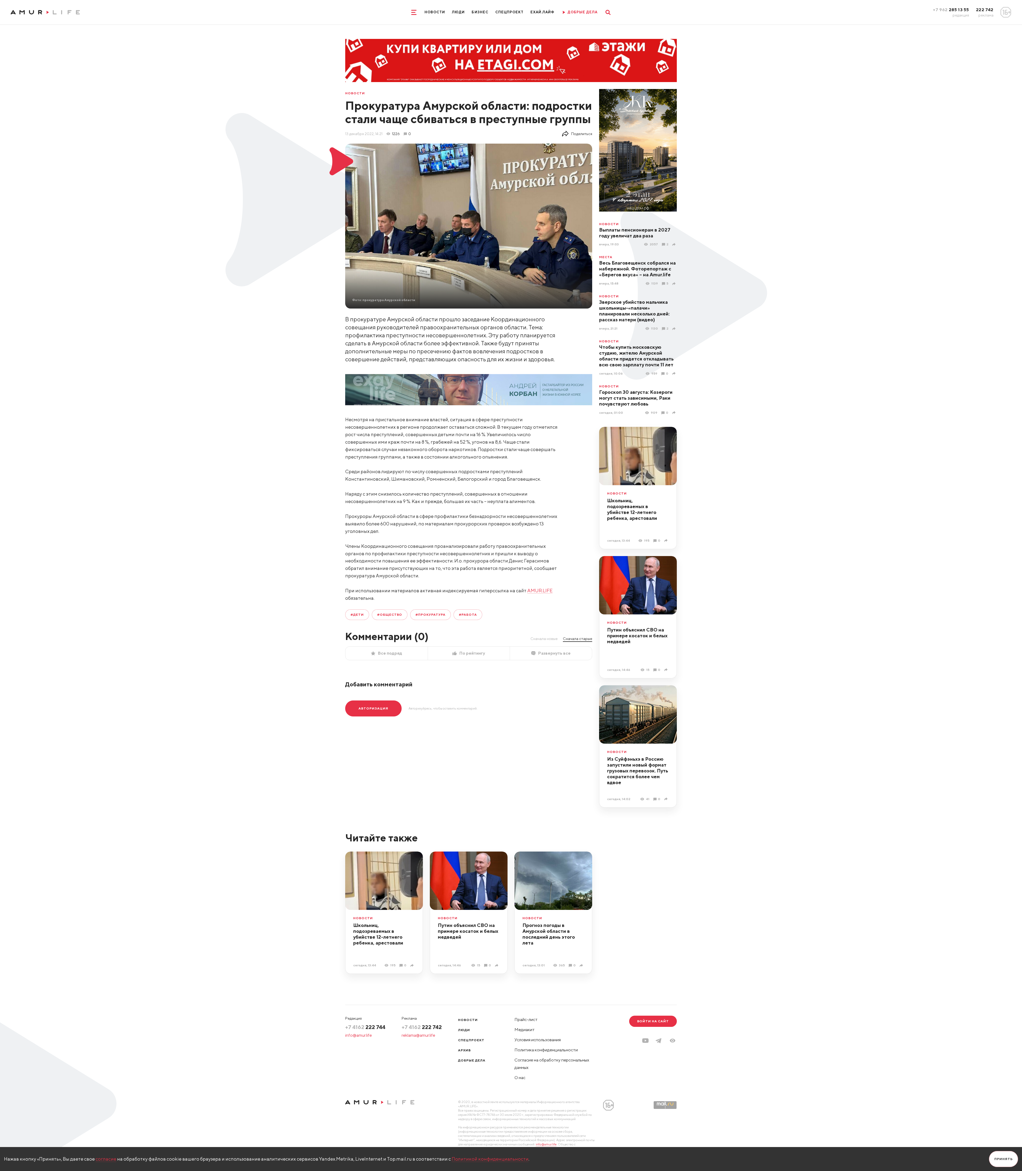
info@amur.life (358, 1035)
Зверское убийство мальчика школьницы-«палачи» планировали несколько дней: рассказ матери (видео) (634, 310)
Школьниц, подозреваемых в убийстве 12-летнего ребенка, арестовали (632, 509)
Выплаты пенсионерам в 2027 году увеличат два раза (634, 232)
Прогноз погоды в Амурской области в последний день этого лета (548, 934)
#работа (468, 615)
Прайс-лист (526, 1019)
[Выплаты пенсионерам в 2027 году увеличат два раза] (674, 244)
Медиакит (524, 1029)
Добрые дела (471, 1060)
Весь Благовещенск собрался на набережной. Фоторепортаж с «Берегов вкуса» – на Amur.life (637, 268)
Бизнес (480, 12)
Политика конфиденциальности (546, 1049)
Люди (458, 12)
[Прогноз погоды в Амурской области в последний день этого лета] (582, 965)
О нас (519, 1077)
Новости (435, 12)
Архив (464, 1050)
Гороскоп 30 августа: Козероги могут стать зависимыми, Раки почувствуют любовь (636, 398)
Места (605, 257)
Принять (1003, 1159)
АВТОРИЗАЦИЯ (373, 708)
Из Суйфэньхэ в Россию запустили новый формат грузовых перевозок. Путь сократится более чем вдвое (637, 770)
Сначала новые (544, 639)
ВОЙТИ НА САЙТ (653, 1021)
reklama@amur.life (418, 1035)
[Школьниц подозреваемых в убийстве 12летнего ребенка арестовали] (666, 540)
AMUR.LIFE (540, 590)
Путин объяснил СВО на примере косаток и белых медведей (637, 635)
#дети (357, 615)
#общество (389, 615)
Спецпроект (509, 12)
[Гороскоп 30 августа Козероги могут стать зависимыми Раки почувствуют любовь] (674, 412)
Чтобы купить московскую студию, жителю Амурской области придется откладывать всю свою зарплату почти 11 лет (636, 355)
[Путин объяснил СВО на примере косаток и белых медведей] (666, 669)
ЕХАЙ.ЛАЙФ (542, 12)
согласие (106, 1159)
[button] (672, 1041)
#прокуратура (430, 615)
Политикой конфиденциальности (490, 1159)
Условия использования (537, 1039)
